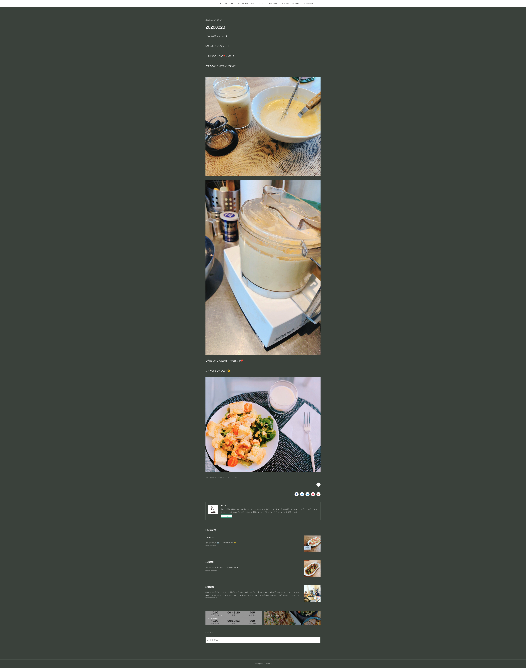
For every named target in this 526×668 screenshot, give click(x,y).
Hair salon (273, 3)
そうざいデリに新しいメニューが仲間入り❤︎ (221, 567)
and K (261, 3)
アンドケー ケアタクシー (223, 3)
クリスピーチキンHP (246, 3)
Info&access (308, 3)
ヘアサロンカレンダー (290, 3)
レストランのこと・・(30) (213, 477)
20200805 (209, 537)
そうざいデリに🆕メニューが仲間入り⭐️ (220, 542)
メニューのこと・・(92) (229, 477)
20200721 (209, 562)
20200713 (209, 586)
